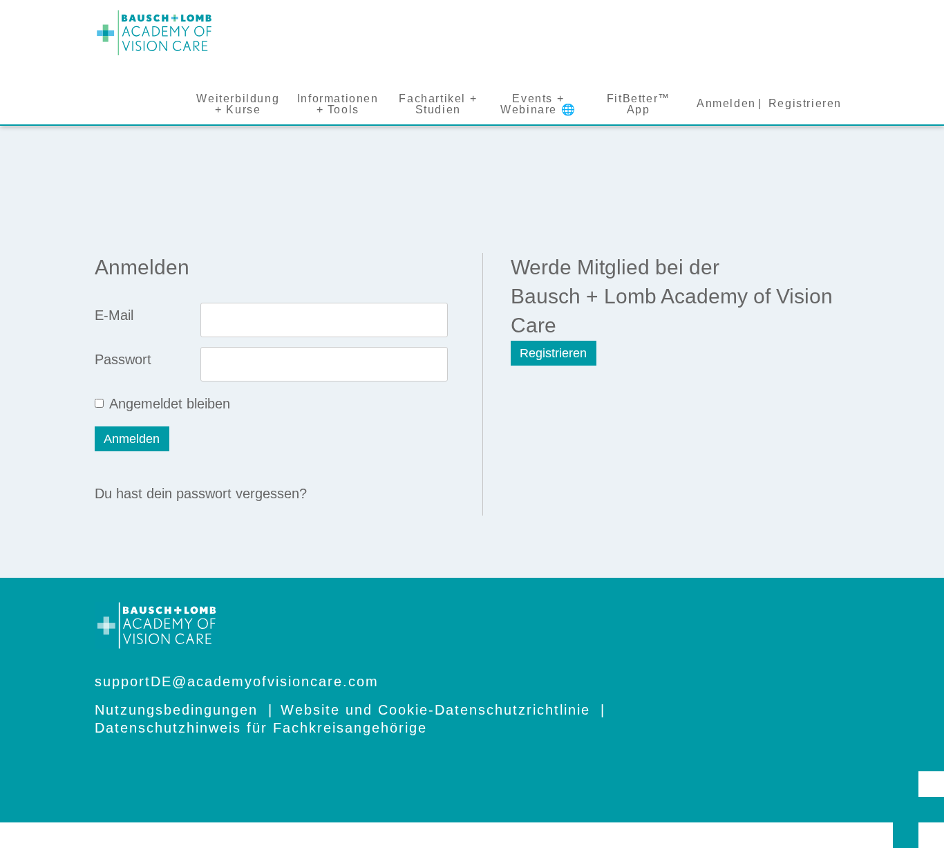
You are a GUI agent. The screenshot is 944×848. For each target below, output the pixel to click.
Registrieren (553, 353)
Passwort (123, 359)
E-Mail (114, 315)
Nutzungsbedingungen (176, 709)
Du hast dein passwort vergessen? (201, 493)
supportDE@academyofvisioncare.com (237, 681)
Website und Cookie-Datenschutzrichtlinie (435, 709)
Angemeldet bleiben (169, 403)
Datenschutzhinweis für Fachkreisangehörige (261, 727)
